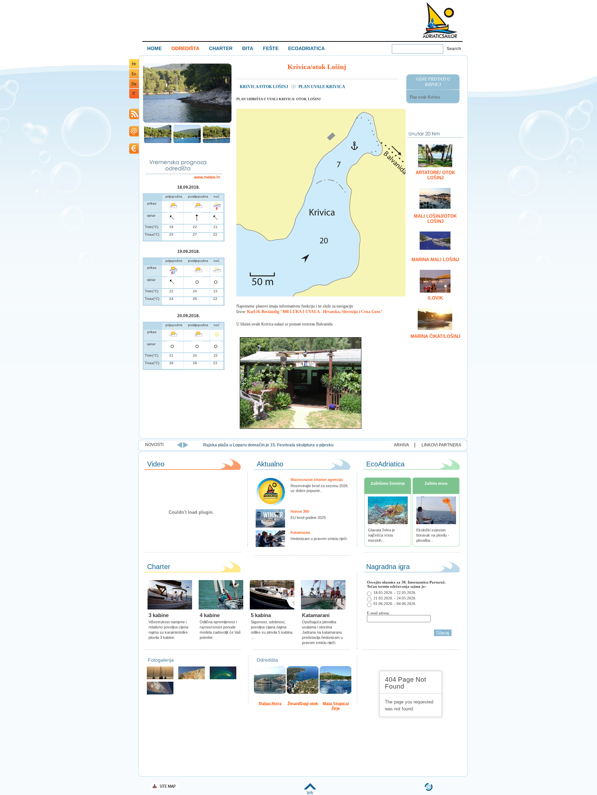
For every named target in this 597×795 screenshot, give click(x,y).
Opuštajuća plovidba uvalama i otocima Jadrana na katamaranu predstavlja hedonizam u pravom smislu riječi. (322, 632)
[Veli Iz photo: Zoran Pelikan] (191, 678)
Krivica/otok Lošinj (264, 86)
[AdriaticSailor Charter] (160, 678)
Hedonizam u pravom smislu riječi (319, 539)
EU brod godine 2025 (308, 517)
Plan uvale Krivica (425, 97)
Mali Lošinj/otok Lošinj (435, 219)
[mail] (134, 135)
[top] (310, 793)
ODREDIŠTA (185, 48)
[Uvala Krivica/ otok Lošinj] (187, 122)
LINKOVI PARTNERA (441, 445)
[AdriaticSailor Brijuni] (223, 678)
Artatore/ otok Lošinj (435, 175)
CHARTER (221, 48)
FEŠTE (270, 48)
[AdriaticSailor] (160, 693)
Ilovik (435, 298)
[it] (134, 97)
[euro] (134, 152)
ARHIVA (401, 445)
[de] (134, 87)
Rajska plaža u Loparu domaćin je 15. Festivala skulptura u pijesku (268, 445)
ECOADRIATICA (306, 48)
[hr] (134, 67)
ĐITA (247, 48)
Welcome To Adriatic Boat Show (439, 20)
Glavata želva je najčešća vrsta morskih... (381, 535)
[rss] (134, 118)
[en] (134, 77)
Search (454, 48)
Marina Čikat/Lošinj (435, 336)
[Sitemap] (165, 789)
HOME (154, 48)
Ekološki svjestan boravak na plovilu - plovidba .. (432, 535)
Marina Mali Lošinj (435, 259)
